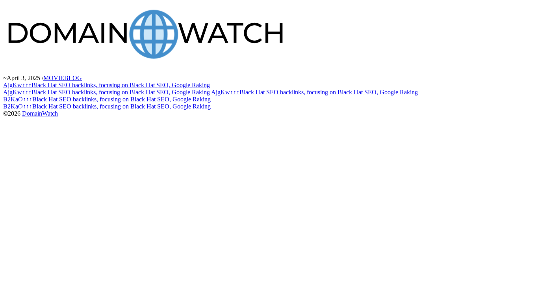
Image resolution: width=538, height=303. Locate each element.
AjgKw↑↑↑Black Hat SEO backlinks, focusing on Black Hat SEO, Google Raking (106, 85)
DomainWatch (40, 113)
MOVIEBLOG (62, 78)
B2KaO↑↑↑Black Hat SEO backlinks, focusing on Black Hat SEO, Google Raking (107, 99)
